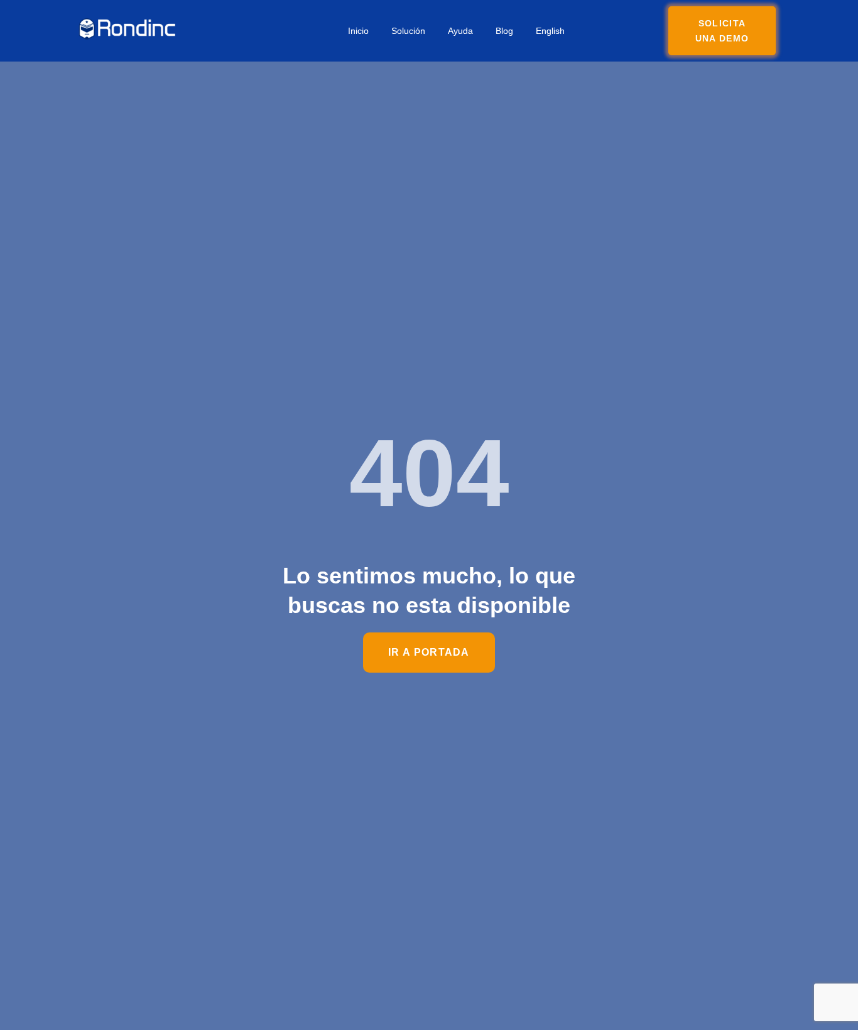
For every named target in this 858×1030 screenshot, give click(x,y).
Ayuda (460, 31)
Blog (504, 31)
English (550, 31)
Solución (408, 31)
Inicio (358, 31)
